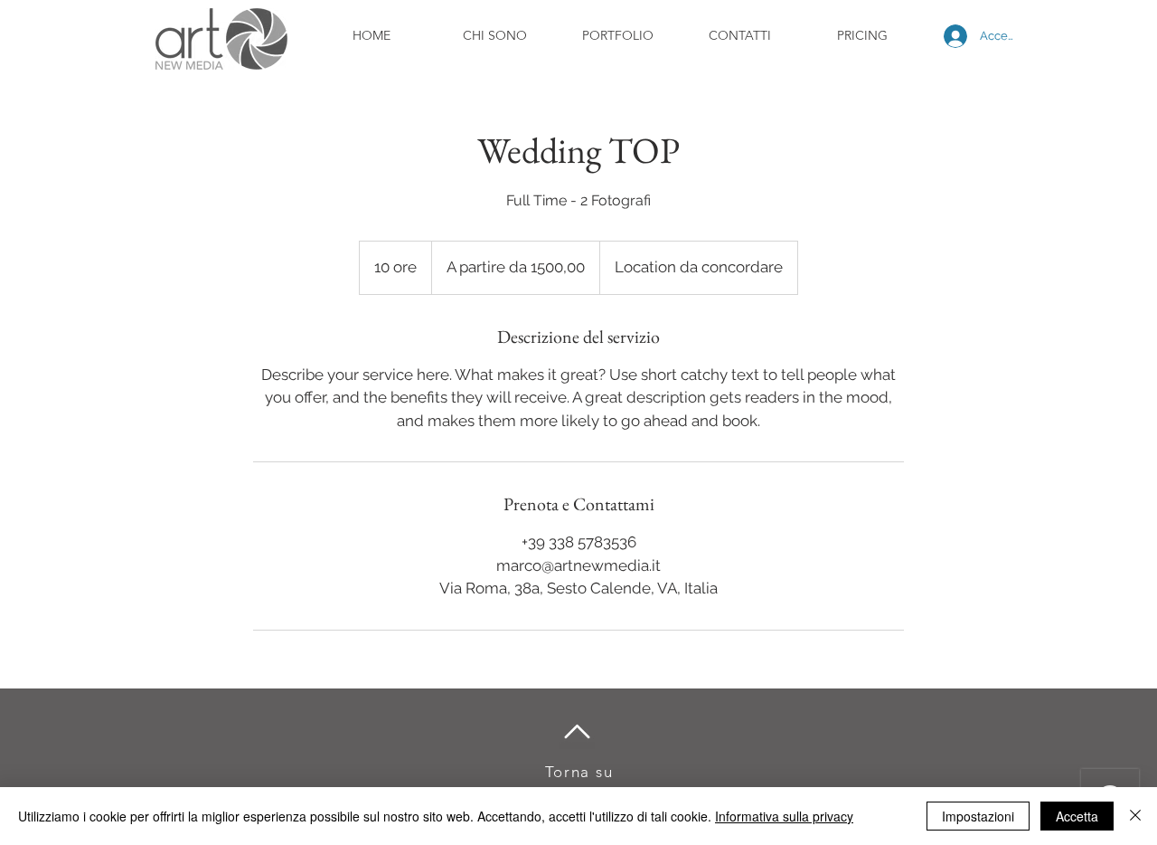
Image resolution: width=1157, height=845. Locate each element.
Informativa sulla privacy (784, 816)
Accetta (1077, 816)
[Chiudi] (1135, 816)
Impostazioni (978, 816)
